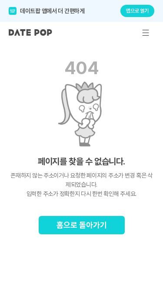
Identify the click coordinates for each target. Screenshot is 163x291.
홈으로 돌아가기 (82, 224)
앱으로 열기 (137, 11)
